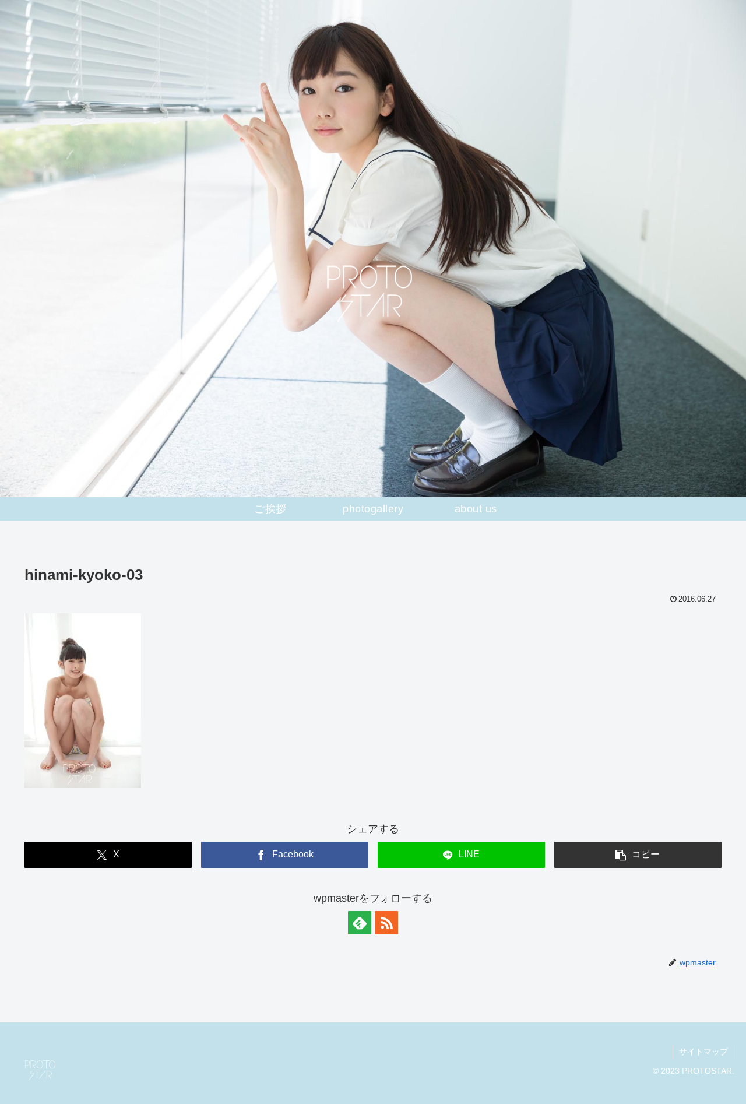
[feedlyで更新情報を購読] (359, 922)
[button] (638, 855)
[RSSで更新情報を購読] (386, 922)
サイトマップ (703, 1051)
